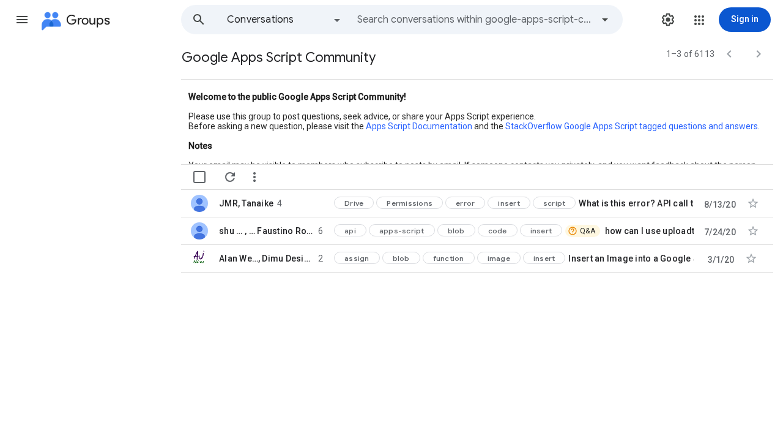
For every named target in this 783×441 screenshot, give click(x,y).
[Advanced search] (605, 20)
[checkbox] (199, 177)
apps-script (402, 230)
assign (356, 258)
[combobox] (475, 20)
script (554, 203)
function (448, 258)
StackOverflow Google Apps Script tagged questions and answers (631, 126)
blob (456, 230)
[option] (284, 20)
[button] (22, 19)
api (350, 230)
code (497, 230)
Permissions (409, 203)
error (465, 203)
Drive (353, 203)
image (499, 258)
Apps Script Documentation (419, 126)
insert (509, 203)
